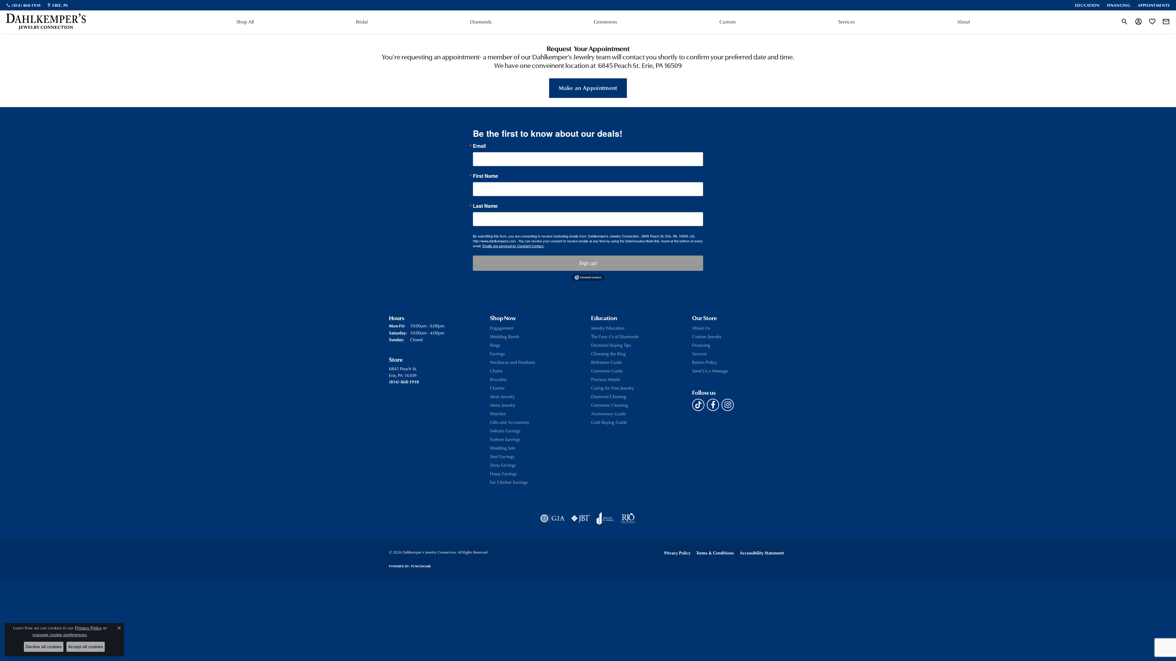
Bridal (362, 21)
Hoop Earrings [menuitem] (503, 473)
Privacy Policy (677, 553)
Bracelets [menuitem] (498, 379)
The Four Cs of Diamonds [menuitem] (615, 336)
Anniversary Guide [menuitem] (608, 413)
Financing (701, 345)
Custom (727, 21)
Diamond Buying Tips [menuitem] (611, 345)
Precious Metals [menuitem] (605, 379)
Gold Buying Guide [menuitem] (609, 422)
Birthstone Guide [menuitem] (606, 362)
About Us (701, 328)
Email (479, 146)
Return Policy (704, 362)
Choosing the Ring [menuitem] (608, 353)
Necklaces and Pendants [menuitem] (512, 362)
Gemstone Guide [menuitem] (607, 371)
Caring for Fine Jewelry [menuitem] (612, 388)
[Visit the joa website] (605, 518)
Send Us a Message (710, 371)
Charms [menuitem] (497, 388)
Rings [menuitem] (495, 345)
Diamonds (481, 21)
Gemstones (605, 21)
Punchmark (421, 566)
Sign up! (588, 263)
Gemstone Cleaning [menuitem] (609, 405)
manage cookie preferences (59, 634)
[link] (23, 5)
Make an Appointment (588, 88)
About (963, 21)
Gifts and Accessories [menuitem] (509, 422)
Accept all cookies (85, 646)
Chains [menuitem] (496, 371)
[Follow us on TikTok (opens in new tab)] (698, 405)
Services (846, 21)
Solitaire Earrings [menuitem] (505, 431)
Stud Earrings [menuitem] (502, 456)
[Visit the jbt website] (580, 518)
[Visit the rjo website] (628, 518)
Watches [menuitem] (498, 413)
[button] (1125, 22)
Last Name (485, 206)
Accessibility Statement (762, 553)
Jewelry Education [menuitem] (607, 328)
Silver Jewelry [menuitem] (502, 396)
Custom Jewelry (707, 336)
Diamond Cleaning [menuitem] (608, 396)
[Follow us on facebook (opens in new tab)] (713, 405)
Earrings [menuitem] (497, 353)
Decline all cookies (44, 646)
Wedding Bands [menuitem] (504, 336)
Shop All (245, 21)
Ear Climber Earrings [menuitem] (509, 482)
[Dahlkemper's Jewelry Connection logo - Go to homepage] (46, 21)
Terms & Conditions (715, 553)
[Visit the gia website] (552, 518)
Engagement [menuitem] (501, 328)
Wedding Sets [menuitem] (502, 448)
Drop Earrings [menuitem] (503, 465)
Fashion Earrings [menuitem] (505, 439)
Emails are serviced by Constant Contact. (513, 245)
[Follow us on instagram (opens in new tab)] (728, 405)
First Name (485, 176)
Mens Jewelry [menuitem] (502, 405)
